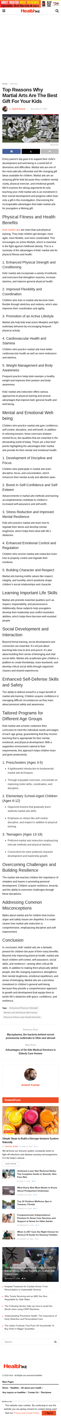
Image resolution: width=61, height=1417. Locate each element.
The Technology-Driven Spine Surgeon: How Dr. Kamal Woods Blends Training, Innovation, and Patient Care (30, 1271)
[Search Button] (55, 1342)
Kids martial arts (11, 229)
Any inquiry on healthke (13, 1392)
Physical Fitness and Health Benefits (22, 1017)
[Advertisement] (30, 46)
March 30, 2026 (25, 1195)
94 (24, 1278)
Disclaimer (46, 1392)
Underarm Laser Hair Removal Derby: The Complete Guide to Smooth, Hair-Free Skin (37, 1174)
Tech (11, 1375)
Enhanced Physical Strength (24, 1008)
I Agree (49, 1413)
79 (36, 1195)
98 (34, 1181)
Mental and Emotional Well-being (20, 1013)
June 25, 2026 (24, 1181)
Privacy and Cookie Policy (26, 1413)
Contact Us (33, 1392)
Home (5, 84)
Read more (10, 1164)
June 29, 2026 (27, 1146)
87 (36, 1208)
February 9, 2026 (26, 1225)
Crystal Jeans (11, 1146)
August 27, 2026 (13, 1278)
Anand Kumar (18, 109)
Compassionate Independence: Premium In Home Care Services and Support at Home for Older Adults (36, 1218)
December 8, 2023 (38, 109)
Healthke (38, 1375)
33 (37, 1146)
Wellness (14, 84)
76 (38, 1225)
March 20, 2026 (25, 1208)
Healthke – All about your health (25, 1388)
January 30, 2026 (26, 1239)
